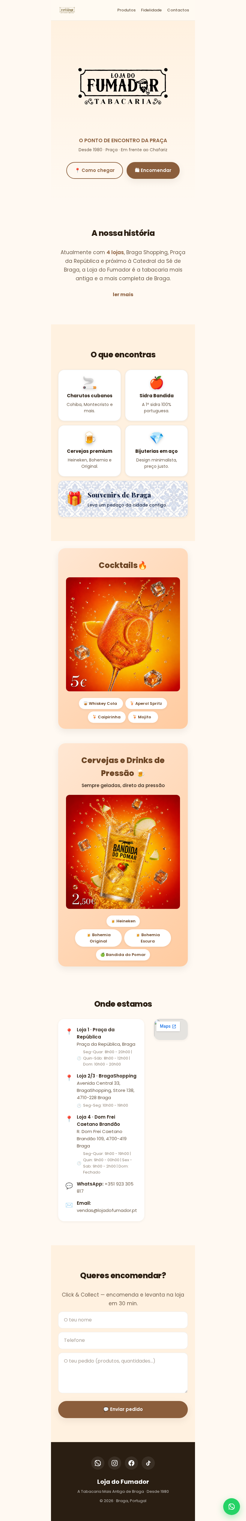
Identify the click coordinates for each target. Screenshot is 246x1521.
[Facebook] (131, 1463)
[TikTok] (148, 1463)
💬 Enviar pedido (123, 1409)
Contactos (178, 10)
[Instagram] (114, 1463)
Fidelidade (151, 10)
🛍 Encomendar (153, 170)
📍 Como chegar (95, 170)
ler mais (123, 294)
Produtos (126, 10)
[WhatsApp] (97, 1463)
